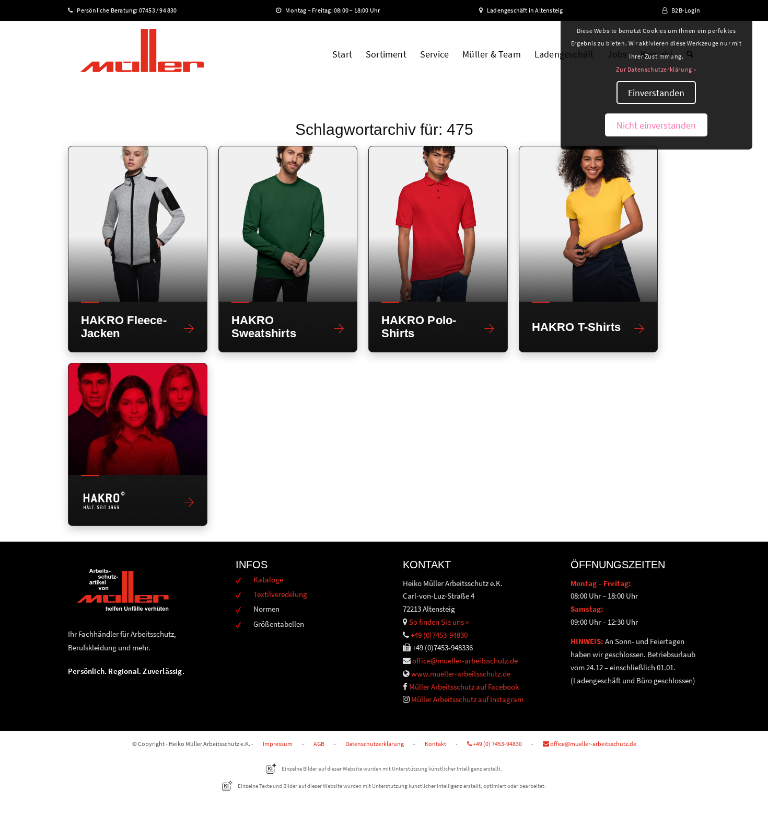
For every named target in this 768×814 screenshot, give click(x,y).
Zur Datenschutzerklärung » (656, 69)
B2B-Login (685, 10)
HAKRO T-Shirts (576, 327)
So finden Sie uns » (439, 622)
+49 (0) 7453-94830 (497, 744)
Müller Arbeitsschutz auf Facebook (464, 687)
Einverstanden (656, 93)
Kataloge (268, 579)
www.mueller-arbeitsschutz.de (460, 674)
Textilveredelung (280, 594)
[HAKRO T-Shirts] (588, 224)
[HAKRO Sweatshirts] (288, 224)
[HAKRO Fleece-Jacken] (137, 224)
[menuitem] (342, 54)
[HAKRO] (137, 419)
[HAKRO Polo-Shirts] (438, 224)
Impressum (278, 744)
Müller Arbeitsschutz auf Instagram (467, 699)
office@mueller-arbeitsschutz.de (465, 661)
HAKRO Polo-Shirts (418, 327)
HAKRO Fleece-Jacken (124, 327)
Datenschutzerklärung (374, 744)
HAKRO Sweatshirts (263, 327)
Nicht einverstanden (656, 125)
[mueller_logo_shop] (142, 54)
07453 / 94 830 (162, 10)
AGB (318, 744)
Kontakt (435, 744)
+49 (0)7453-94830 (439, 635)
